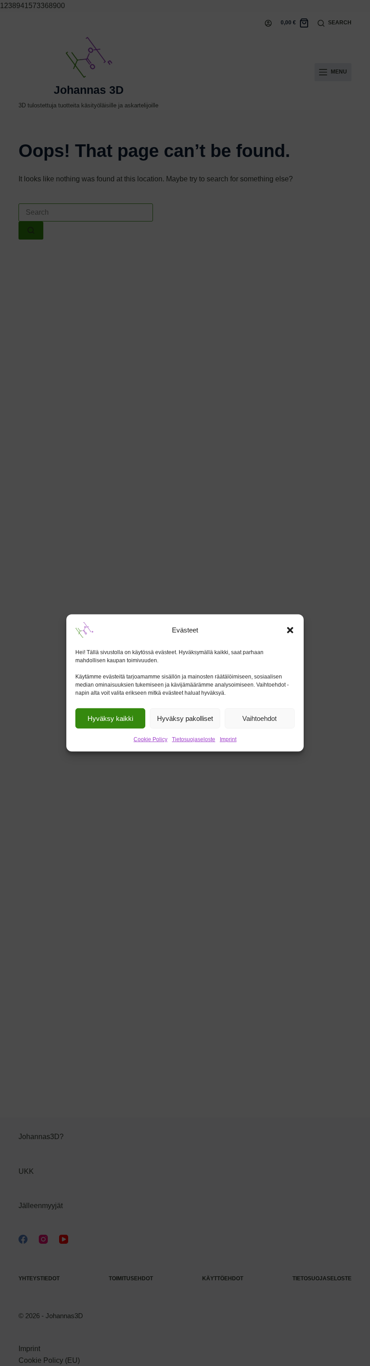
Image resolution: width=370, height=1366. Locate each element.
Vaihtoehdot (259, 718)
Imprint (228, 739)
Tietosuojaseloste (193, 739)
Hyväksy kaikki (110, 718)
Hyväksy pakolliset (185, 718)
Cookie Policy (150, 739)
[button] (290, 630)
